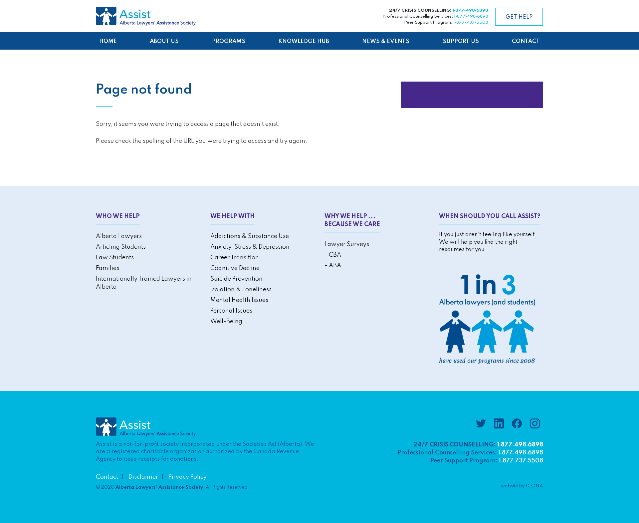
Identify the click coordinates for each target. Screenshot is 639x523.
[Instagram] (535, 425)
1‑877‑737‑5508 (470, 22)
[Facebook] (517, 425)
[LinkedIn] (499, 425)
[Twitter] (481, 425)
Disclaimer (143, 477)
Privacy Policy (187, 477)
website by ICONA (522, 486)
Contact (107, 477)
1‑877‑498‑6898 (470, 10)
